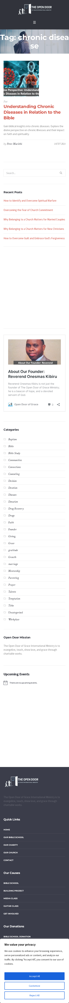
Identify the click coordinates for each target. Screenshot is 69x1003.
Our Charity (11, 845)
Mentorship (14, 571)
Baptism (12, 439)
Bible (11, 446)
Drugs (11, 515)
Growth (12, 557)
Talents (12, 592)
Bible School (11, 883)
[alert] (34, 683)
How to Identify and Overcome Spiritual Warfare (30, 200)
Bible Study (14, 453)
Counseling (13, 474)
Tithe (11, 606)
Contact (8, 860)
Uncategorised (15, 612)
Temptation (14, 599)
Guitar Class (11, 906)
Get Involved (11, 913)
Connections (14, 467)
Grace (11, 543)
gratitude (13, 550)
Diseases (12, 495)
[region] (34, 971)
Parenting (13, 578)
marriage (13, 564)
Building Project (14, 891)
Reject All (34, 995)
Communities (15, 460)
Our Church (11, 852)
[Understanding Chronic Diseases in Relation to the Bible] (21, 78)
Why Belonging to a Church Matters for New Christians (34, 229)
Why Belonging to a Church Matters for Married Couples (34, 219)
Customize (34, 985)
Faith (11, 522)
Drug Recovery (16, 509)
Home (7, 829)
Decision (12, 481)
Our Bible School (14, 837)
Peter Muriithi (14, 144)
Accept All (34, 976)
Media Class (11, 898)
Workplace (13, 619)
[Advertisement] (34, 287)
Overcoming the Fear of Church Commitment (28, 210)
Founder (12, 529)
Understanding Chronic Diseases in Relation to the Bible (32, 112)
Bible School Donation (17, 936)
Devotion (12, 488)
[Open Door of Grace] (34, 9)
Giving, (12, 536)
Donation (13, 502)
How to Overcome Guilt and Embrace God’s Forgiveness (34, 238)
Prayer (11, 585)
